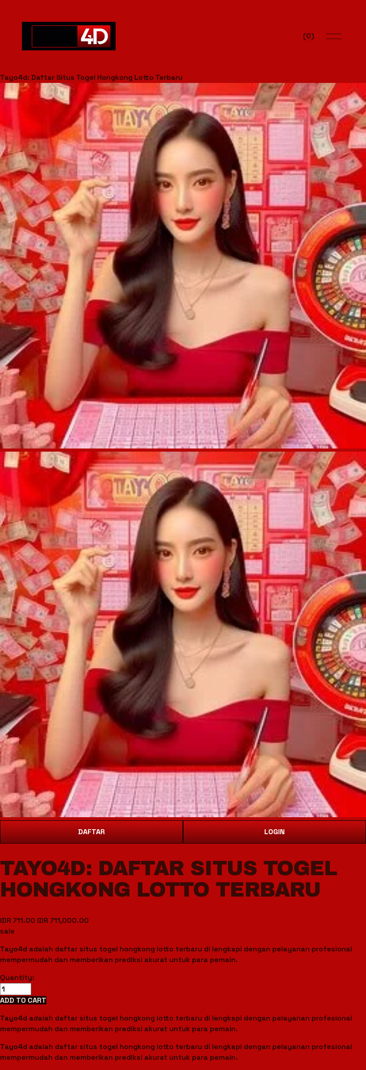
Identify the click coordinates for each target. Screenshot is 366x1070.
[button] (23, 1000)
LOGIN (274, 831)
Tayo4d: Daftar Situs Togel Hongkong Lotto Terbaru (91, 77)
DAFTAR (91, 831)
